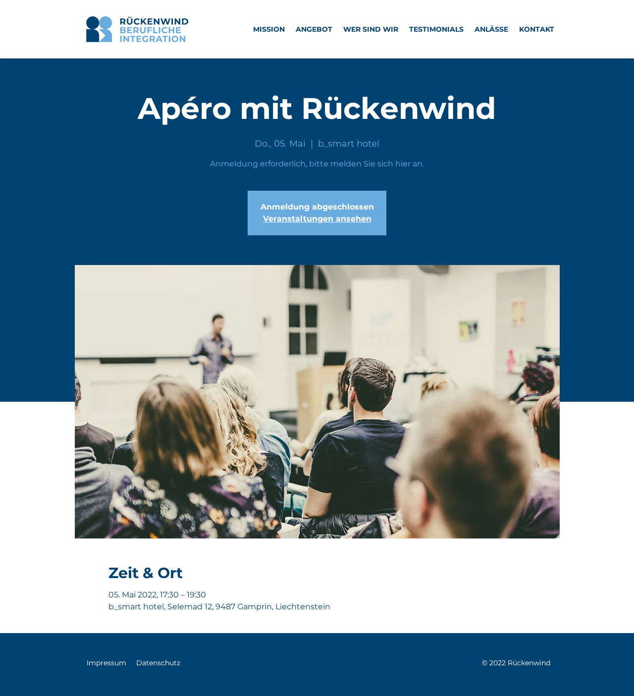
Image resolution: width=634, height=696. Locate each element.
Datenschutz (158, 662)
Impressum (106, 662)
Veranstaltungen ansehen (317, 218)
